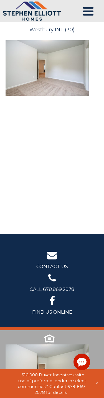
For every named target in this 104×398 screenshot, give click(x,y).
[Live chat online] (81, 362)
